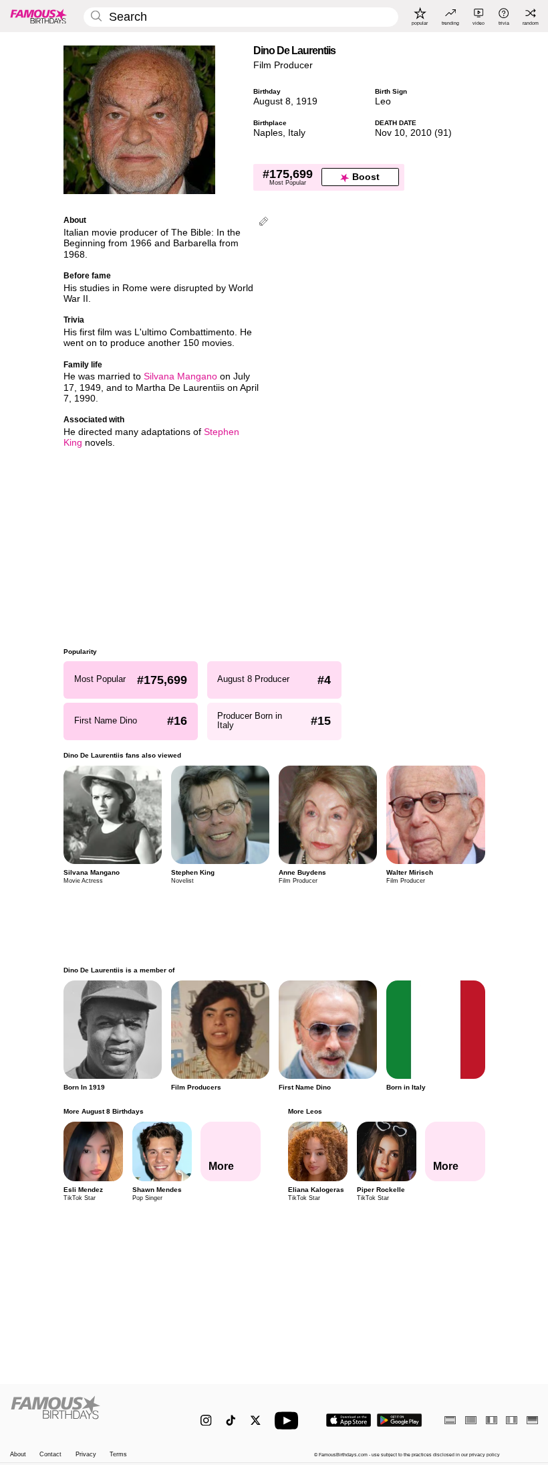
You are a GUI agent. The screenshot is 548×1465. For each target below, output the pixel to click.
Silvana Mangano (180, 376)
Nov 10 (390, 133)
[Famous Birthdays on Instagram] (206, 1420)
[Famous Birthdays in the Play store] (399, 1420)
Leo (383, 101)
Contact (50, 1454)
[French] (491, 1420)
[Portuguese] (470, 1420)
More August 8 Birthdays (103, 1111)
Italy (296, 133)
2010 (421, 133)
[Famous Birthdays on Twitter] (255, 1420)
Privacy (86, 1454)
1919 (306, 101)
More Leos (304, 1111)
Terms (118, 1454)
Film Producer (283, 65)
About (18, 1454)
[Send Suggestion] (263, 223)
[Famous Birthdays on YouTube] (289, 1420)
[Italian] (511, 1420)
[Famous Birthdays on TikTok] (231, 1420)
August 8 (272, 101)
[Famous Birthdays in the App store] (348, 1420)
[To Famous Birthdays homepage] (38, 16)
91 (443, 133)
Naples (268, 133)
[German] (532, 1420)
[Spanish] (450, 1420)
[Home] (90, 1413)
